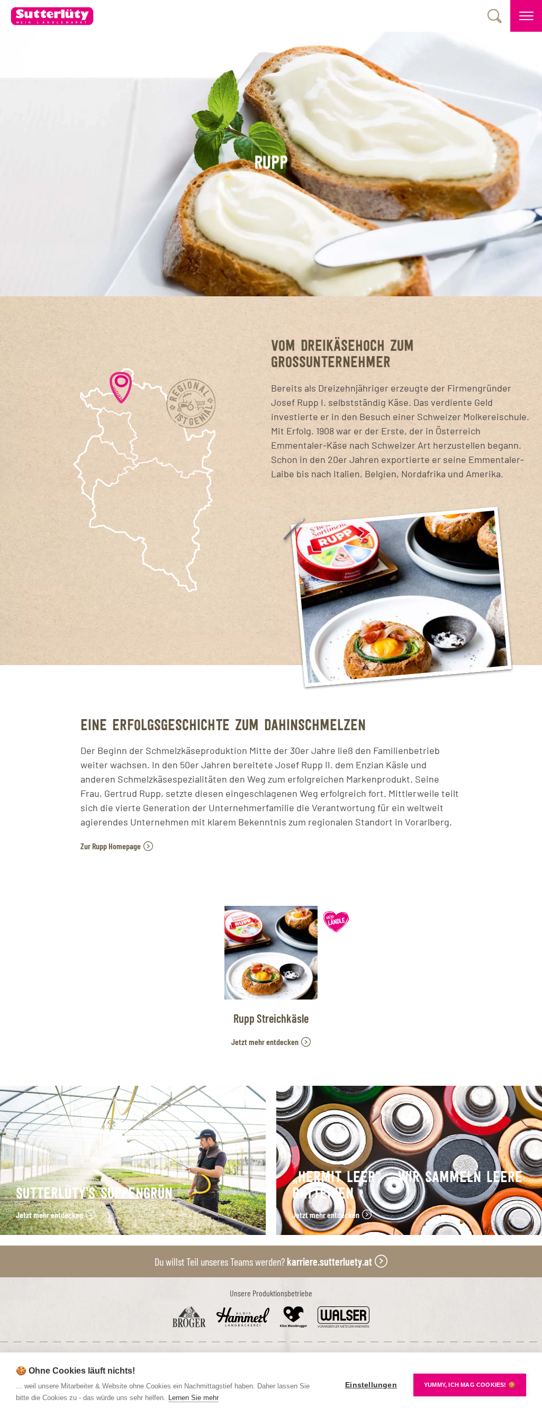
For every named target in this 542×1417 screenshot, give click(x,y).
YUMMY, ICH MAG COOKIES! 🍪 (470, 1385)
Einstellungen (371, 1385)
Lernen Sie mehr (193, 1398)
